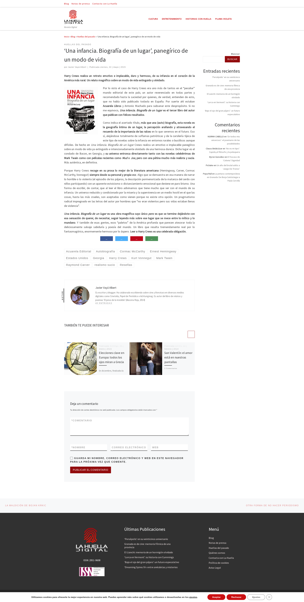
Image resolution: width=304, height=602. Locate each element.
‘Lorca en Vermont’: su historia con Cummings (149, 557)
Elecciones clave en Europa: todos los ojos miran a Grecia (111, 357)
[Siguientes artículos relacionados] (191, 334)
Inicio (66, 36)
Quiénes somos (217, 552)
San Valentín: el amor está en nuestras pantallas (178, 357)
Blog (73, 36)
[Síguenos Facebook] (234, 3)
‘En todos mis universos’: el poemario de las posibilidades (225, 140)
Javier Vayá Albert (77, 67)
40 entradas (103, 303)
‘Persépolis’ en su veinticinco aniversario (146, 539)
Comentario (81, 420)
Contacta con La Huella (221, 557)
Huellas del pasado (86, 36)
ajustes (193, 597)
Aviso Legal (215, 567)
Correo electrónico (129, 449)
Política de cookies (219, 562)
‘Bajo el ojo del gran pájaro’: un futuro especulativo (151, 562)
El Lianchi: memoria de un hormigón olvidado (148, 552)
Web (155, 447)
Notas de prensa (217, 542)
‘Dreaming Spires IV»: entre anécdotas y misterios (151, 567)
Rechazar (236, 597)
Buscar (235, 54)
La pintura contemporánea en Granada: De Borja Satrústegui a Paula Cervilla (223, 177)
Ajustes (256, 597)
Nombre (78, 447)
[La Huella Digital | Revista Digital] (73, 16)
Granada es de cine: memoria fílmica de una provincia (147, 545)
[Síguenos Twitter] (239, 3)
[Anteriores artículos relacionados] (183, 334)
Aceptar (216, 597)
